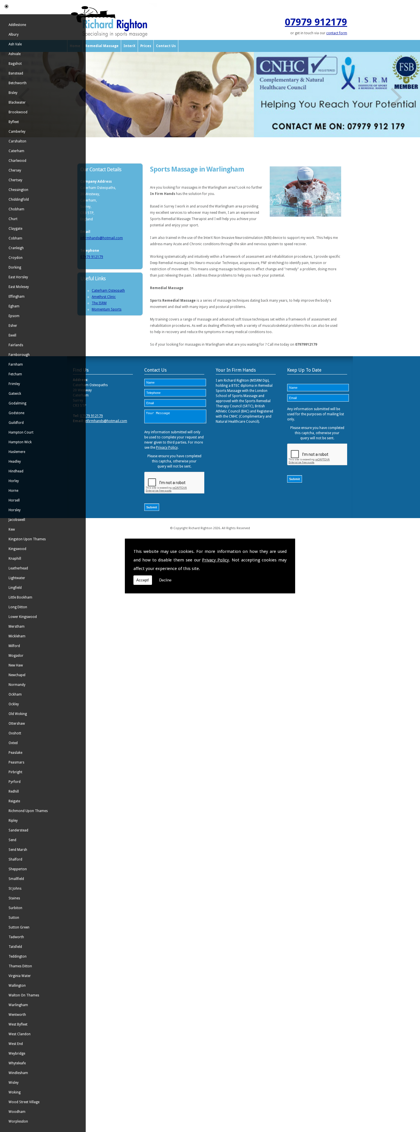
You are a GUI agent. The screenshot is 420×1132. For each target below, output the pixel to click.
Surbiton (15, 908)
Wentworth (17, 1015)
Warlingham (18, 1005)
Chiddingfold (19, 200)
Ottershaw (17, 724)
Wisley (14, 1083)
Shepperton (18, 869)
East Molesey (19, 287)
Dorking (15, 267)
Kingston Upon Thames (27, 539)
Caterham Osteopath (108, 291)
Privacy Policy (215, 560)
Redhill (14, 791)
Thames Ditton (20, 966)
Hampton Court (21, 432)
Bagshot (15, 64)
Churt (13, 219)
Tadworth (16, 937)
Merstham (17, 627)
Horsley (15, 510)
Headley (15, 462)
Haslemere (17, 452)
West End (16, 1044)
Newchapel (17, 675)
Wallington (17, 986)
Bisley (13, 93)
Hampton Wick (20, 442)
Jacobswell (17, 520)
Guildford (16, 423)
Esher (13, 326)
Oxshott (15, 733)
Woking (15, 1092)
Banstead (16, 73)
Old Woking (18, 714)
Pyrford (15, 782)
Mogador (16, 656)
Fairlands (16, 345)
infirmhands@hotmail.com (101, 238)
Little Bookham (20, 597)
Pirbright (15, 772)
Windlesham (18, 1073)
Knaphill (15, 559)
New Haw (16, 665)
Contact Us (166, 46)
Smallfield (16, 879)
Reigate (14, 801)
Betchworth (18, 83)
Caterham (16, 151)
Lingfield (15, 588)
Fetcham (15, 374)
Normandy (17, 685)
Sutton (14, 918)
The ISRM (99, 303)
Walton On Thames (24, 995)
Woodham (17, 1112)
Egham (14, 306)
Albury (14, 35)
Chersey (15, 170)
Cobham (15, 238)
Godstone (16, 413)
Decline (165, 580)
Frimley (14, 384)
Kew (12, 529)
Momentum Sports (106, 309)
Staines (14, 898)
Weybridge (17, 1054)
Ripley (13, 821)
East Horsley (18, 277)
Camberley (17, 132)
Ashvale (15, 54)
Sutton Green (19, 927)
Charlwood (17, 161)
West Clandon (20, 1034)
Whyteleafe (17, 1063)
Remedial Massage (102, 46)
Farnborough (19, 355)
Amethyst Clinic (104, 297)
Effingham (17, 297)
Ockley (14, 704)
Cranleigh (16, 248)
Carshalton (17, 141)
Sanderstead (18, 830)
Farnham (16, 364)
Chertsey (15, 180)
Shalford (15, 859)
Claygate (15, 229)
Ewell (12, 335)
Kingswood (17, 549)
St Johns (15, 889)
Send (12, 840)
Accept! (142, 580)
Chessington (18, 190)
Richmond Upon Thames (28, 811)
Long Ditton (18, 607)
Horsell (14, 500)
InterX (129, 46)
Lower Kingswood (23, 617)
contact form (336, 33)
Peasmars (16, 762)
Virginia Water (20, 976)
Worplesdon (18, 1121)
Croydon (16, 258)
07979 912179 (316, 22)
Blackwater (17, 102)
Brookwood (18, 112)
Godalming (17, 403)
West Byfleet (18, 1024)
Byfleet (14, 122)
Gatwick (15, 394)
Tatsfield (15, 947)
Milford (14, 646)
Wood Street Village (24, 1102)
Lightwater (17, 578)
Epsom (14, 316)
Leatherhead (18, 568)
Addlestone (17, 25)
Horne (13, 491)
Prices (145, 46)
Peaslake (15, 753)
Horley (14, 481)
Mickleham (17, 636)
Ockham (15, 694)
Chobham (16, 209)
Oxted (13, 743)
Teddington (18, 956)
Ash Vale (15, 44)
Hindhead (16, 471)
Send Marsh (18, 850)
